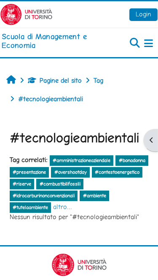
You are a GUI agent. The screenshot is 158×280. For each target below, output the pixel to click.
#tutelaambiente (30, 207)
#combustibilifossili (60, 184)
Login (143, 14)
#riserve (22, 184)
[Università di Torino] (26, 14)
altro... (62, 207)
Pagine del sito (61, 80)
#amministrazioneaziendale (81, 160)
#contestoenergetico (117, 172)
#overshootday (70, 172)
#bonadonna (132, 160)
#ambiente (94, 196)
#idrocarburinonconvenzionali (44, 196)
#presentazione (29, 172)
